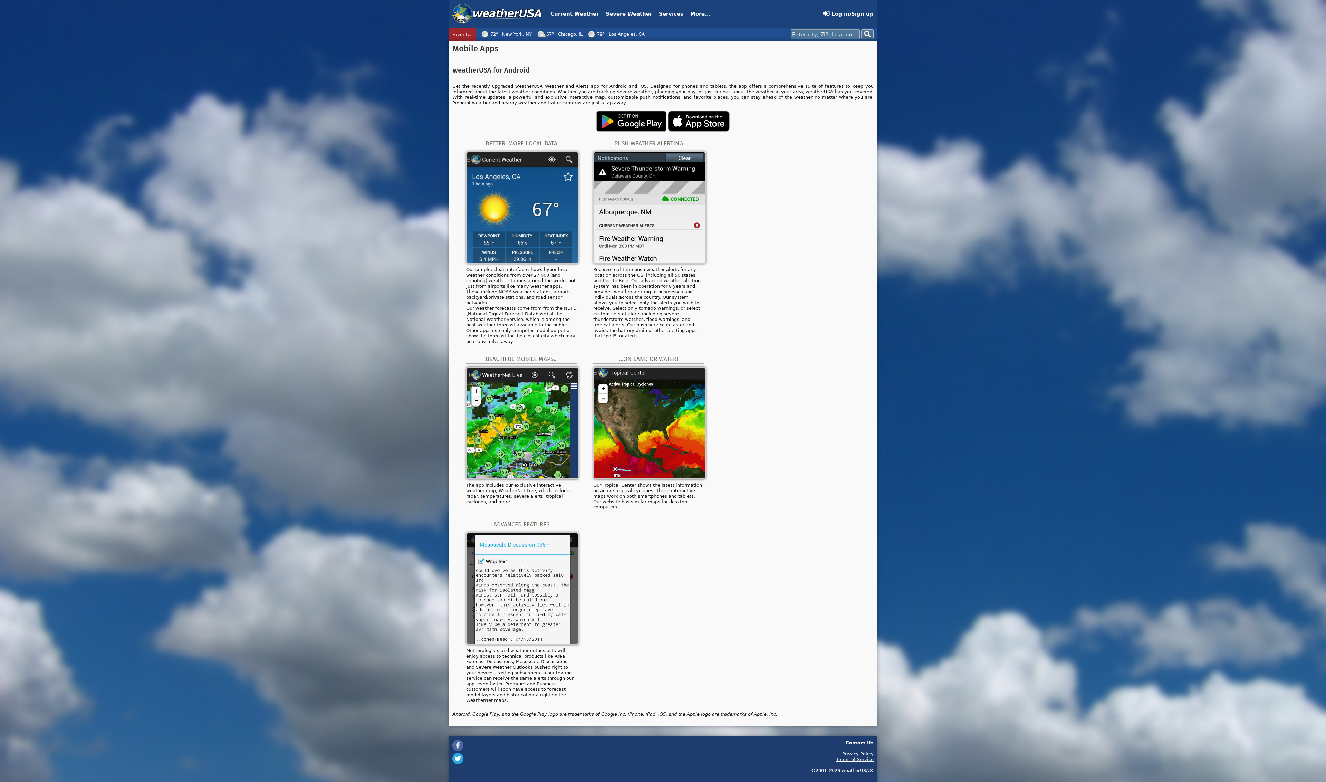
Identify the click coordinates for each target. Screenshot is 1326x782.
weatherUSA (497, 13)
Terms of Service (855, 759)
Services (671, 14)
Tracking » (740, 34)
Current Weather (574, 14)
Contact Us (860, 742)
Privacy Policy (858, 753)
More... (700, 14)
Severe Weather (629, 14)
